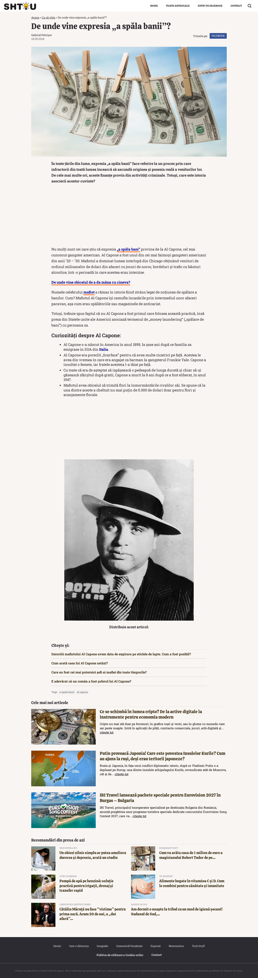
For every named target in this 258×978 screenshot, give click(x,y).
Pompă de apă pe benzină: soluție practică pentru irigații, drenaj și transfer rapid (86, 886)
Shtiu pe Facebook (210, 5)
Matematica (176, 946)
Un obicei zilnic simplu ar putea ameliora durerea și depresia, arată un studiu (92, 855)
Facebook (218, 35)
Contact (236, 5)
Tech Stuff (198, 946)
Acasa (35, 17)
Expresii (156, 946)
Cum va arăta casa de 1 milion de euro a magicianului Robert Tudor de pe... (191, 855)
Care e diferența (79, 946)
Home (154, 5)
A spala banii (66, 692)
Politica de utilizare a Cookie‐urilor (120, 955)
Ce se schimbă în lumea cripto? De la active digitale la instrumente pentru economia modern (151, 714)
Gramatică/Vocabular (129, 946)
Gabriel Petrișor (41, 35)
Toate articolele (178, 5)
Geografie (102, 946)
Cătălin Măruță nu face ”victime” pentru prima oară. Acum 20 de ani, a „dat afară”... (92, 914)
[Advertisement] (129, 216)
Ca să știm (48, 17)
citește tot (106, 732)
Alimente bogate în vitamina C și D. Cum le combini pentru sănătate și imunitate (191, 883)
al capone (82, 692)
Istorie (57, 946)
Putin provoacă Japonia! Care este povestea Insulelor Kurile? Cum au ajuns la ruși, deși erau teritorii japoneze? (162, 756)
